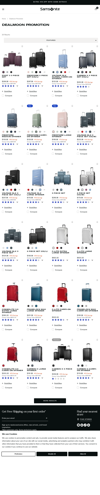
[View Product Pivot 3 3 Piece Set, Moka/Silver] (8, 72)
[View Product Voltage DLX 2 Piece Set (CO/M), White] (79, 131)
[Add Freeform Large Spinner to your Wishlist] (72, 106)
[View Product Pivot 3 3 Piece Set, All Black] (12, 72)
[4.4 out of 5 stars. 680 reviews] (59, 260)
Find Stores (86, 419)
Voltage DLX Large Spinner (35, 193)
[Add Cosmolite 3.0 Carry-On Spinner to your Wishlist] (22, 340)
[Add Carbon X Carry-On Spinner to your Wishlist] (97, 340)
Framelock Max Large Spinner (36, 310)
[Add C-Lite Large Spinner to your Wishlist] (97, 222)
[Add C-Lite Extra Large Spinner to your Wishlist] (72, 222)
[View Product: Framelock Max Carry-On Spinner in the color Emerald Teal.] (87, 292)
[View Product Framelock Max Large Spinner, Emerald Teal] (37, 305)
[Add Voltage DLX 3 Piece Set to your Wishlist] (22, 222)
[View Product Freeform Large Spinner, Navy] (66, 131)
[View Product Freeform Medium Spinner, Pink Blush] (4, 131)
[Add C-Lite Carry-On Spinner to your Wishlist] (72, 280)
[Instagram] (78, 425)
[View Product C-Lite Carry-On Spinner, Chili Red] (54, 305)
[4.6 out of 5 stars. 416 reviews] (34, 378)
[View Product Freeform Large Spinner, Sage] (58, 131)
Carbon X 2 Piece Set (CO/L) (87, 76)
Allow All (83, 454)
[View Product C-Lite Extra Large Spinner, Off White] (54, 247)
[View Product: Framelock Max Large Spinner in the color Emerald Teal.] (37, 292)
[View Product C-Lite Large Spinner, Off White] (83, 247)
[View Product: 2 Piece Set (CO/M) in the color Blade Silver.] (87, 176)
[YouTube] (81, 425)
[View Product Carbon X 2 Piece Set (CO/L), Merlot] (87, 72)
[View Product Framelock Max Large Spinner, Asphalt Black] (29, 305)
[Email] (88, 425)
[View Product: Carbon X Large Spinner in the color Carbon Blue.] (37, 352)
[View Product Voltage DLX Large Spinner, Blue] (41, 189)
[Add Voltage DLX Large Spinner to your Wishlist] (47, 164)
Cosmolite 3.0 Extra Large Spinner (10, 311)
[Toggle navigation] (3, 9)
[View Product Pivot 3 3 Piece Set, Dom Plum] (4, 72)
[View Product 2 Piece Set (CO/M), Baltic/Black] (79, 189)
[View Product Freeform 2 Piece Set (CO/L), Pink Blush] (29, 72)
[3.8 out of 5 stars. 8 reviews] (84, 87)
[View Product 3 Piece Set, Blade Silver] (54, 189)
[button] (96, 9)
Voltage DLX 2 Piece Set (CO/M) (86, 135)
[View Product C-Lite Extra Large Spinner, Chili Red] (58, 247)
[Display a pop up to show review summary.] (17, 86)
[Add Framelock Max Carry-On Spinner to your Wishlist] (97, 280)
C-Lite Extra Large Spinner (60, 252)
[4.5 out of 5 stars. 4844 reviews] (34, 86)
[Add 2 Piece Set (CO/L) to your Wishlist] (47, 222)
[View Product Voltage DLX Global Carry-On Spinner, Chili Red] (66, 72)
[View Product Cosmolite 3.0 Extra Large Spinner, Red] (4, 305)
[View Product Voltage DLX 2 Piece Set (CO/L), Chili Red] (12, 189)
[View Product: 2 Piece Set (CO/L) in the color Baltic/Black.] (37, 234)
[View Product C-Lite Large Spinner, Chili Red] (79, 247)
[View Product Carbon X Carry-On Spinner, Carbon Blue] (79, 365)
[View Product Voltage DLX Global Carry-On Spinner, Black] (62, 72)
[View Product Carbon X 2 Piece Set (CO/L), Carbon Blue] (83, 72)
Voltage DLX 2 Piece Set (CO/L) (11, 193)
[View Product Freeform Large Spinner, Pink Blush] (54, 131)
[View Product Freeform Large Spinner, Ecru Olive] (62, 131)
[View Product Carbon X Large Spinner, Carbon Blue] (33, 365)
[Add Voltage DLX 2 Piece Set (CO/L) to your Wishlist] (22, 164)
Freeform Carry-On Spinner (37, 135)
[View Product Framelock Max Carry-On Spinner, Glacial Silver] (87, 305)
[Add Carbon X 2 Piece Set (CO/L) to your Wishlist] (97, 46)
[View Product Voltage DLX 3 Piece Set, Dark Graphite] (12, 247)
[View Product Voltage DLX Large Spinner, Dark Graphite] (33, 189)
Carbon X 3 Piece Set (62, 369)
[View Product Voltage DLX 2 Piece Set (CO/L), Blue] (8, 189)
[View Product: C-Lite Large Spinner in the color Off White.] (87, 234)
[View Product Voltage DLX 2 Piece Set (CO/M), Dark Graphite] (91, 131)
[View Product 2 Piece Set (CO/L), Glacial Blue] (37, 247)
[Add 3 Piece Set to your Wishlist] (72, 164)
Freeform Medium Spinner (11, 135)
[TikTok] (85, 425)
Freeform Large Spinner (61, 135)
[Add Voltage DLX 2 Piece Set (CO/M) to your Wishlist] (97, 106)
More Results (50, 401)
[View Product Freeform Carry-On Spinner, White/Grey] (41, 131)
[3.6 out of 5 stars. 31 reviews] (84, 260)
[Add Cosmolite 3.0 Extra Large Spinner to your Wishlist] (22, 280)
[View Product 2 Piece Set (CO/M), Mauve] (87, 189)
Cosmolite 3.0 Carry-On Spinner (12, 369)
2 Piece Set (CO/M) (83, 193)
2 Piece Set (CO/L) (37, 251)
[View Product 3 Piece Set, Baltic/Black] (58, 189)
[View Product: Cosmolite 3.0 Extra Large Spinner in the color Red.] (12, 292)
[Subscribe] (44, 418)
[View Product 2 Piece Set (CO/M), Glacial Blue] (91, 189)
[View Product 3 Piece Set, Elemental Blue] (62, 189)
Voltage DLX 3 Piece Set (10, 252)
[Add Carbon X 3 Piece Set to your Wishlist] (72, 340)
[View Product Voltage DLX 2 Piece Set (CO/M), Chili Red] (83, 131)
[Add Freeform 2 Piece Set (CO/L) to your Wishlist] (47, 46)
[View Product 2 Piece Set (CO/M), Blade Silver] (83, 189)
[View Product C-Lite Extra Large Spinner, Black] (62, 247)
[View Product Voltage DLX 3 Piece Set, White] (4, 247)
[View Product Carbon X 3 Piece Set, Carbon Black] (54, 365)
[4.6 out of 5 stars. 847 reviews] (9, 86)
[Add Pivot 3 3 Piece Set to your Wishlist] (22, 46)
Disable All (51, 454)
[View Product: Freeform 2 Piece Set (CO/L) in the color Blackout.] (37, 58)
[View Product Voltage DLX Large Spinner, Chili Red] (29, 189)
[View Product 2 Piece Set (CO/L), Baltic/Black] (29, 247)
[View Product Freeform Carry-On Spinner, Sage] (33, 131)
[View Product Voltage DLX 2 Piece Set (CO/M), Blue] (87, 131)
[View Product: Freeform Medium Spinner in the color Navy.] (12, 118)
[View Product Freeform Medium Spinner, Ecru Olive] (8, 131)
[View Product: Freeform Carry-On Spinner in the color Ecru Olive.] (37, 118)
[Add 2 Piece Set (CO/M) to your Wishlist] (97, 164)
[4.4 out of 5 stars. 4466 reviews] (59, 86)
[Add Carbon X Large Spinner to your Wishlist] (47, 340)
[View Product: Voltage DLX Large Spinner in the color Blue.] (37, 176)
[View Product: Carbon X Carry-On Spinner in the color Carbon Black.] (87, 352)
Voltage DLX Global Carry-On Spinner (62, 77)
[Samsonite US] (50, 9)
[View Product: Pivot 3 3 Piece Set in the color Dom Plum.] (12, 58)
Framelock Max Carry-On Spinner (87, 310)
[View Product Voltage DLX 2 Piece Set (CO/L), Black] (16, 189)
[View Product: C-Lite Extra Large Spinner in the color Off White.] (62, 234)
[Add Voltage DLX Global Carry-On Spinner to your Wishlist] (72, 46)
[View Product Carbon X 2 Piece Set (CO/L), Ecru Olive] (91, 72)
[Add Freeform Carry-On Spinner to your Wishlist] (47, 106)
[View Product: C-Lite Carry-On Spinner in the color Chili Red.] (62, 292)
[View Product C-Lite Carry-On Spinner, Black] (62, 305)
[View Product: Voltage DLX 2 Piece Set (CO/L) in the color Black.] (12, 176)
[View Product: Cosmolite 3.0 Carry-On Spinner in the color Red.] (12, 352)
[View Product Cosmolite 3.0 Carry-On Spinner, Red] (4, 365)
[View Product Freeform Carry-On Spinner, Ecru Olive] (37, 131)
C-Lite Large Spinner (84, 252)
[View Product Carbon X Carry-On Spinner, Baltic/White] (87, 365)
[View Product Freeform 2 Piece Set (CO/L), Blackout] (37, 72)
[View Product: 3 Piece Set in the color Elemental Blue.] (62, 176)
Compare (8, 96)
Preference (18, 454)
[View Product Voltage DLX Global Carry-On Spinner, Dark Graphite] (54, 72)
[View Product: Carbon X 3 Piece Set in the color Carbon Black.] (62, 352)
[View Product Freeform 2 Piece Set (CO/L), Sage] (33, 72)
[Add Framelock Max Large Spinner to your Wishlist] (47, 280)
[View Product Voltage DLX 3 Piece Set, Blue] (8, 247)
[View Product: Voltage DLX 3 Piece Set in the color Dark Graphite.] (12, 234)
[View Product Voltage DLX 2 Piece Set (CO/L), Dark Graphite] (4, 189)
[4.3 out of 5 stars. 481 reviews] (59, 202)
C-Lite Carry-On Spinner (61, 310)
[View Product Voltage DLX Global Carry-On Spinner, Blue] (58, 72)
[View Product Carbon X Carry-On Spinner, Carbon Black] (83, 365)
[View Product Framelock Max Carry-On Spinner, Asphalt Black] (83, 305)
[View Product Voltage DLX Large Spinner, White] (37, 189)
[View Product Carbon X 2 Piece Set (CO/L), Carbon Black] (79, 72)
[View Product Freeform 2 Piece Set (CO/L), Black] (41, 72)
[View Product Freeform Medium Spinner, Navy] (12, 131)
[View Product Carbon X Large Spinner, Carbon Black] (29, 365)
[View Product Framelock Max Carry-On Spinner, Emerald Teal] (79, 305)
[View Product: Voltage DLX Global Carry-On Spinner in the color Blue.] (62, 58)
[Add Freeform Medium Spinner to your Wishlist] (22, 106)
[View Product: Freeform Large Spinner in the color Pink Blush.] (62, 118)
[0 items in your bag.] (96, 9)
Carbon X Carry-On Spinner (87, 369)
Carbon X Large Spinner (36, 369)
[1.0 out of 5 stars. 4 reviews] (59, 379)
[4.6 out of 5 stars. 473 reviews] (34, 320)
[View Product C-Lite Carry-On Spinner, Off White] (58, 305)
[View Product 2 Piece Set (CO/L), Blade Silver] (33, 247)
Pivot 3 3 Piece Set (10, 76)
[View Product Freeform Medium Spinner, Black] (16, 131)
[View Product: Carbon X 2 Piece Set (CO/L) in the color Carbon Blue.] (87, 58)
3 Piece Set (58, 193)
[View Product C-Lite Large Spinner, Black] (87, 247)
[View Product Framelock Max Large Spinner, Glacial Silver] (33, 305)
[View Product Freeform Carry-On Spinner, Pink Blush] (29, 131)
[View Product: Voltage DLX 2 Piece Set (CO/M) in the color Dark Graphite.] (87, 118)
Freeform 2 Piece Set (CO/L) (37, 76)
